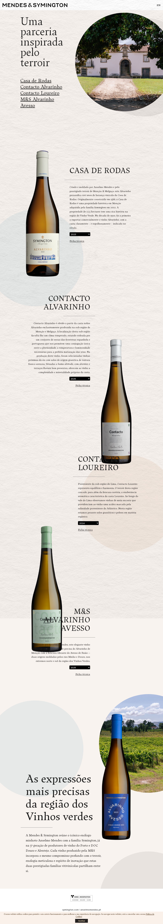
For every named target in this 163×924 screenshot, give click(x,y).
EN (158, 5)
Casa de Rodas (35, 80)
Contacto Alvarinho (41, 87)
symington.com (70, 909)
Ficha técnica (77, 240)
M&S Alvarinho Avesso (37, 102)
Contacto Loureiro (39, 93)
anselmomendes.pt (90, 909)
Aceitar (81, 921)
